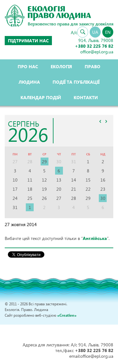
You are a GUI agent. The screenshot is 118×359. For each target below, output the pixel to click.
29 (44, 162)
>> (106, 121)
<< (100, 121)
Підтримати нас (28, 41)
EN (107, 32)
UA (95, 32)
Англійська (95, 238)
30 (102, 198)
